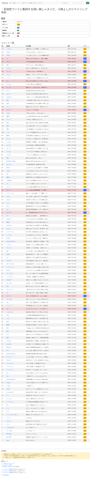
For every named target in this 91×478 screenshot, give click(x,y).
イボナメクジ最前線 (8, 472)
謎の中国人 (9, 434)
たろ (7, 395)
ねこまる (8, 68)
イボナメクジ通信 (7, 471)
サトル (8, 411)
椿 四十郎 (8, 347)
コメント (19, 3)
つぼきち (8, 386)
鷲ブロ (40, 3)
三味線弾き (9, 180)
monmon (8, 260)
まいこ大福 (9, 430)
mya (7, 209)
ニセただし (9, 49)
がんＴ (8, 106)
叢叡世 (8, 116)
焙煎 (7, 321)
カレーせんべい (10, 273)
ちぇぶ (8, 203)
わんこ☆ (8, 94)
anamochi (8, 97)
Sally (7, 315)
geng (7, 440)
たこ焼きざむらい (10, 427)
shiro (7, 206)
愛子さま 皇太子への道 (8, 466)
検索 (88, 3)
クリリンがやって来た (11, 414)
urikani (8, 52)
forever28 (8, 280)
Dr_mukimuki (9, 392)
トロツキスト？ (10, 276)
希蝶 (7, 65)
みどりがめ (9, 283)
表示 (19, 24)
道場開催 (30, 3)
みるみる (8, 219)
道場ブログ (24, 3)
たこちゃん (9, 235)
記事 (10, 3)
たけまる (8, 142)
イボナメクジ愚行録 (8, 469)
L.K (7, 183)
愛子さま (36, 3)
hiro (7, 174)
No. (2, 46)
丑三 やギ (8, 61)
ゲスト (8, 334)
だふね (8, 74)
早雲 (7, 286)
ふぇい (8, 132)
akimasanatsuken (10, 241)
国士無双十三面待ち (11, 161)
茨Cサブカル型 (10, 264)
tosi (7, 58)
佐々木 (8, 90)
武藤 (7, 103)
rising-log (5, 3)
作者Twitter (6, 475)
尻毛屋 (8, 55)
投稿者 (14, 3)
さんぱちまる (9, 312)
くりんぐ (8, 78)
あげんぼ (8, 199)
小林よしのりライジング (9, 463)
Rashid (8, 167)
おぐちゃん (9, 421)
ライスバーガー (10, 193)
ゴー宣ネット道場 (7, 465)
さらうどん (9, 248)
